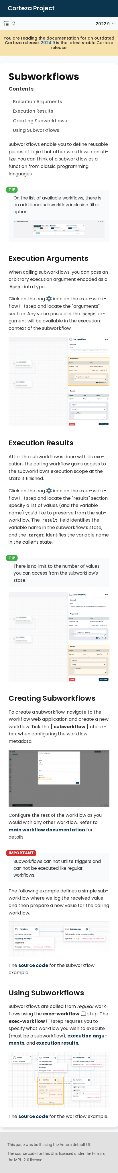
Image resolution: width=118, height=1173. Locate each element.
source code (33, 965)
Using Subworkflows (36, 130)
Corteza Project (31, 8)
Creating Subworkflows (40, 121)
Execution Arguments (37, 101)
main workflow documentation (47, 830)
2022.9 (103, 24)
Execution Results (33, 111)
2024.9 (48, 43)
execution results (57, 1043)
